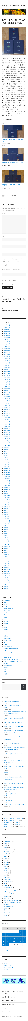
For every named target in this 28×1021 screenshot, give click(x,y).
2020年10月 (7, 472)
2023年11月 (7, 394)
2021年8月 (7, 451)
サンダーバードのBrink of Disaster (13, 722)
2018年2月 (7, 540)
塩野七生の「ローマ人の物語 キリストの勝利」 (13, 162)
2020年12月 (7, 468)
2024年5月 (7, 382)
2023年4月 (7, 409)
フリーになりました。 (10, 818)
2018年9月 (7, 525)
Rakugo (6, 655)
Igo (5, 602)
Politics (6, 632)
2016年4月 (7, 586)
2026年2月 (7, 337)
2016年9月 (7, 575)
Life (5, 625)
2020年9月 (7, 474)
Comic (5, 613)
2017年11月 (7, 546)
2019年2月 (7, 514)
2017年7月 (6, 554)
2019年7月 (7, 504)
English (6, 623)
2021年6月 (7, 455)
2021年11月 (7, 445)
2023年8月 (7, 401)
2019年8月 (7, 502)
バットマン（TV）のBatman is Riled (14, 718)
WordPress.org (8, 970)
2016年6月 (7, 582)
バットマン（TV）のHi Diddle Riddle (14, 804)
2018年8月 (7, 527)
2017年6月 (7, 556)
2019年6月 (7, 506)
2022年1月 (7, 441)
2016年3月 (7, 588)
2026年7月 (7, 327)
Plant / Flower (8, 640)
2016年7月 (7, 580)
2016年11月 (7, 571)
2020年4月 (7, 485)
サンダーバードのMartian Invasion (13, 783)
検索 (3, 682)
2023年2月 (7, 413)
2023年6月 (7, 405)
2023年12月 (7, 392)
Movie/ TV (7, 600)
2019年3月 (7, 512)
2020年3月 (7, 487)
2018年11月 (7, 521)
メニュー (23, 5)
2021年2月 (7, 464)
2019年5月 (7, 508)
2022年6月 (7, 430)
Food (5, 627)
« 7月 (6, 950)
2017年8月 (6, 552)
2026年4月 (7, 333)
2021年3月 (6, 462)
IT (4, 642)
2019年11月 (7, 495)
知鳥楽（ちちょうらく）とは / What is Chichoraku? (12, 992)
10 (4, 938)
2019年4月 (7, 510)
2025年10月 (7, 346)
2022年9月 (7, 424)
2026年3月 (7, 335)
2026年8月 (7, 325)
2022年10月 (7, 422)
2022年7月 (7, 428)
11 (7, 938)
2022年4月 (7, 434)
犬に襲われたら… (8, 822)
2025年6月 (7, 354)
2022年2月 (7, 439)
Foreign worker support (11, 648)
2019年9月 (7, 500)
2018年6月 (7, 531)
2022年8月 (7, 426)
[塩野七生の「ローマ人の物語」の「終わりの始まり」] (13, 131)
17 (3, 941)
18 (7, 941)
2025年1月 (7, 365)
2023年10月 (7, 396)
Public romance (8, 608)
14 (17, 938)
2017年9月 (7, 550)
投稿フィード (7, 965)
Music (5, 617)
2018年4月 (7, 535)
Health (6, 629)
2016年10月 (7, 573)
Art (5, 619)
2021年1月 (6, 466)
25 (7, 944)
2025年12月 (7, 342)
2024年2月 (7, 388)
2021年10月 (7, 447)
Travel (5, 644)
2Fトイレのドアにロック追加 (11, 743)
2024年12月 (7, 367)
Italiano (6, 651)
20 (14, 941)
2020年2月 (7, 489)
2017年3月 (6, 563)
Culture (6, 621)
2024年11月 (7, 369)
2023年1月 (6, 415)
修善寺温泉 (7, 773)
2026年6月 (7, 329)
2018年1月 (6, 542)
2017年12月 (7, 544)
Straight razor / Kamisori (11, 659)
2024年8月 (7, 375)
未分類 (5, 674)
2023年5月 (7, 407)
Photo (5, 615)
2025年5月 (7, 356)
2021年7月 (6, 453)
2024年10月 (7, 371)
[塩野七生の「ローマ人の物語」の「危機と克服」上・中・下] (13, 176)
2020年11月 (7, 470)
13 (14, 938)
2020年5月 (7, 483)
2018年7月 (6, 529)
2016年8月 (7, 578)
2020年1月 (7, 491)
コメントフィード (8, 968)
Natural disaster (8, 672)
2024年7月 (7, 377)
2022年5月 (7, 432)
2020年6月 (7, 481)
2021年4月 (7, 460)
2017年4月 (6, 561)
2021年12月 (7, 443)
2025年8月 (7, 350)
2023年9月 (7, 398)
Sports (6, 667)
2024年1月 (7, 390)
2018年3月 (6, 538)
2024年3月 (7, 386)
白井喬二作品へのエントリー (10, 997)
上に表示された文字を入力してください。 (12, 269)
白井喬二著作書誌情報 (8, 1004)
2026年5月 (7, 331)
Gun (5, 669)
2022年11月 (7, 420)
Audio (5, 606)
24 (4, 944)
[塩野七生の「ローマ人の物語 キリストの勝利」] (13, 154)
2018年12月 (7, 519)
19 (10, 941)
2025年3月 (7, 361)
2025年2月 (7, 363)
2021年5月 (7, 457)
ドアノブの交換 (8, 800)
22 (21, 941)
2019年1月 (6, 516)
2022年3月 (7, 436)
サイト (3, 251)
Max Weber (7, 611)
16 (24, 938)
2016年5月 (7, 584)
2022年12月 (7, 417)
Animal (6, 636)
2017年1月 (6, 567)
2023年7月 (7, 403)
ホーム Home (6, 1011)
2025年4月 (7, 358)
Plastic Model (8, 646)
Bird (5, 634)
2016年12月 (7, 569)
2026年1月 (7, 340)
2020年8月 (7, 476)
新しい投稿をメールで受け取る (9, 285)
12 (10, 938)
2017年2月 (6, 565)
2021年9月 (7, 449)
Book (19, 195)
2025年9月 (7, 348)
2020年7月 (7, 479)
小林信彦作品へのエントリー (10, 1000)
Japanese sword (8, 665)
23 (24, 941)
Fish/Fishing (7, 638)
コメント (4, 213)
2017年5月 (6, 559)
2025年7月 (7, 352)
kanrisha (6, 195)
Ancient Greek (8, 653)
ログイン (6, 963)
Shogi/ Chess (7, 657)
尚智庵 (4, 1008)
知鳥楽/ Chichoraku (10, 6)
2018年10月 (7, 523)
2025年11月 (7, 344)
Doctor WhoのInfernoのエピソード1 (14, 701)
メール (4, 244)
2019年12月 (7, 493)
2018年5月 (7, 533)
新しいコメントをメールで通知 (9, 280)
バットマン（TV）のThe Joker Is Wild (14, 726)
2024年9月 (7, 373)
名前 (3, 236)
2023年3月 (7, 411)
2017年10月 (7, 548)
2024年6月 (7, 380)
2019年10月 (7, 498)
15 (20, 938)
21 (17, 941)
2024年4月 (7, 384)
